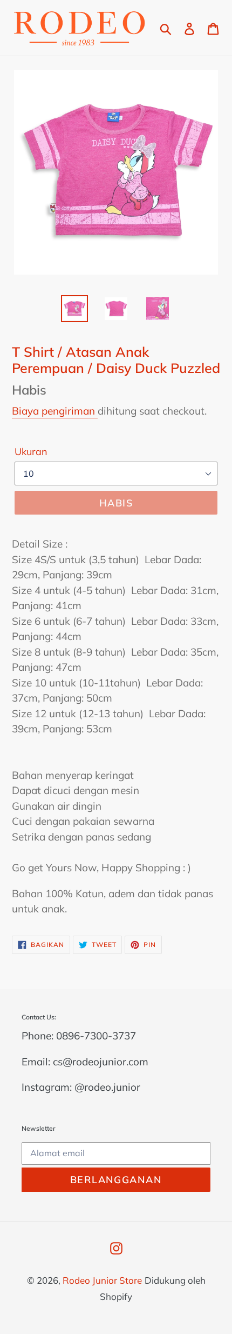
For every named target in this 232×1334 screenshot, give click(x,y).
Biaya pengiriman (55, 410)
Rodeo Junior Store (102, 1280)
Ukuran (31, 451)
